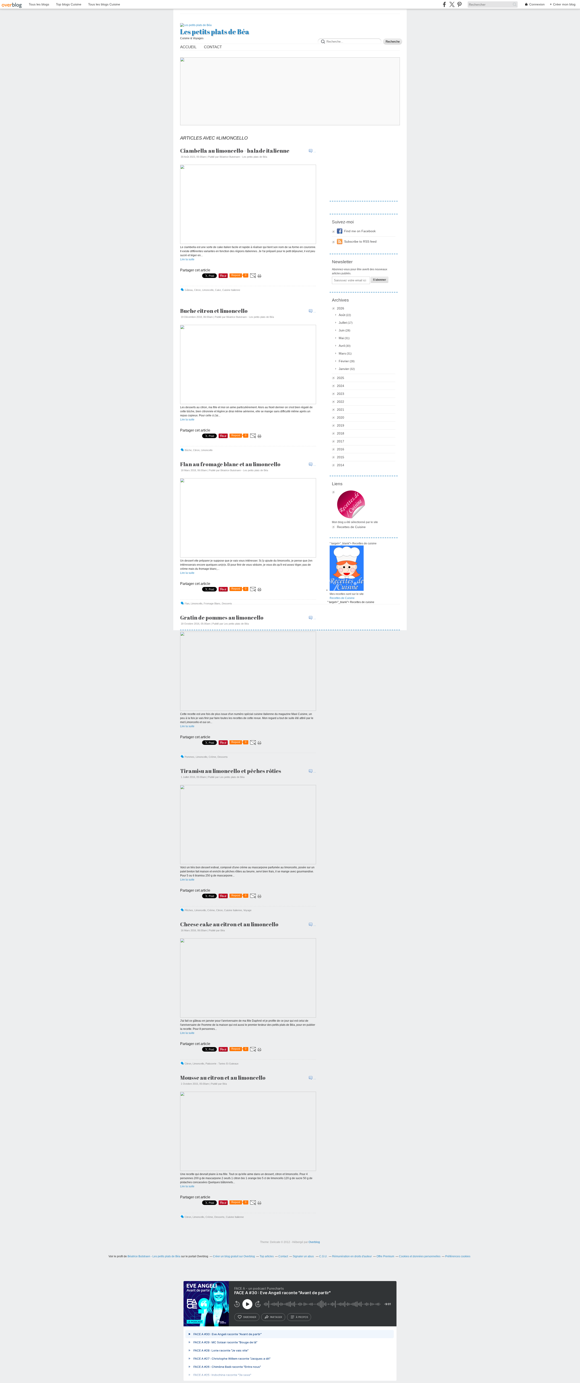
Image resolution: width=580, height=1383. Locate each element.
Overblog (314, 1242)
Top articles (267, 1256)
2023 (340, 394)
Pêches (189, 910)
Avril (342, 346)
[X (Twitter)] (452, 4)
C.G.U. (323, 1256)
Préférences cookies (457, 1256)
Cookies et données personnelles (419, 1256)
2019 (340, 425)
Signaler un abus (303, 1256)
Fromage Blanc (212, 603)
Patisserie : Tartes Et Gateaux (222, 1063)
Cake (218, 290)
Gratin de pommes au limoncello (221, 617)
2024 (340, 386)
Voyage (247, 910)
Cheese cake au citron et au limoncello (229, 924)
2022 (340, 401)
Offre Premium (385, 1256)
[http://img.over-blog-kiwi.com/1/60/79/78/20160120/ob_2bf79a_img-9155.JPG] (248, 1016)
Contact (213, 47)
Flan (187, 603)
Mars (342, 353)
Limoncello (208, 290)
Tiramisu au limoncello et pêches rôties (230, 771)
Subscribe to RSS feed (360, 241)
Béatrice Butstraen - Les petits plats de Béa (154, 1256)
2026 (340, 308)
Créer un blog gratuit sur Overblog (234, 1256)
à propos (302, 1317)
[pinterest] (459, 4)
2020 (340, 417)
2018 (340, 433)
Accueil (188, 47)
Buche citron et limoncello (214, 310)
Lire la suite (187, 259)
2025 (340, 378)
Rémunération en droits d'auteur (352, 1256)
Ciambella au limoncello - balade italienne (234, 150)
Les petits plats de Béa (214, 31)
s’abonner (249, 1317)
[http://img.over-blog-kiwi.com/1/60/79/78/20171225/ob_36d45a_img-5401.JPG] (248, 403)
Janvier (344, 369)
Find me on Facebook (360, 231)
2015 (340, 457)
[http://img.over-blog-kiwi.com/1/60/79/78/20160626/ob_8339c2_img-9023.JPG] (248, 863)
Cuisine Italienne (231, 290)
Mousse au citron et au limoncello (223, 1077)
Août (342, 315)
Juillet (343, 322)
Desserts (227, 603)
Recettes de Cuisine (351, 527)
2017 (340, 441)
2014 (340, 465)
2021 (340, 409)
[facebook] (444, 4)
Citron (197, 290)
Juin (342, 330)
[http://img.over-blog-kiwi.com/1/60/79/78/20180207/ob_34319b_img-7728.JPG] (248, 556)
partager (276, 1317)
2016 (340, 449)
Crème (212, 756)
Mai (341, 338)
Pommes (189, 756)
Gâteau (189, 290)
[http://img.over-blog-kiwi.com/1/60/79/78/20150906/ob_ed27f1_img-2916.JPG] (248, 1170)
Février (344, 361)
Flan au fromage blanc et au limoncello (230, 464)
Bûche (188, 450)
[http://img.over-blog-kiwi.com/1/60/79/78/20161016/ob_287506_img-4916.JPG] (248, 710)
